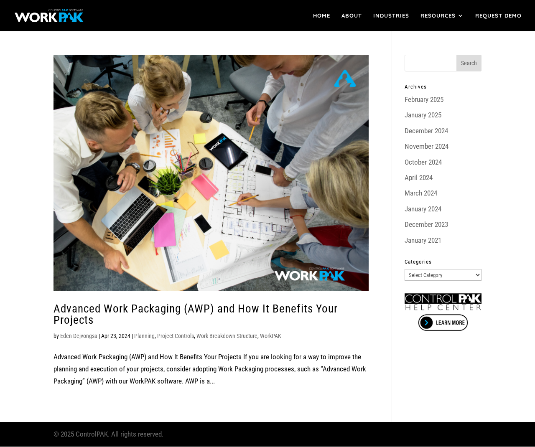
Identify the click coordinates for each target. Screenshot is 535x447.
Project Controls (175, 336)
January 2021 (423, 240)
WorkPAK (270, 336)
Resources (438, 16)
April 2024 (419, 177)
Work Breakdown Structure (226, 336)
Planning (144, 336)
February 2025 (424, 99)
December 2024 (426, 131)
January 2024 (423, 209)
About (351, 16)
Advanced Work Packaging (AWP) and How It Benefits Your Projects (196, 314)
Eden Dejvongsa (78, 336)
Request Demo (498, 16)
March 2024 (421, 193)
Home (321, 16)
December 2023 (426, 224)
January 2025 (423, 115)
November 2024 (426, 146)
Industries (391, 16)
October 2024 (423, 162)
